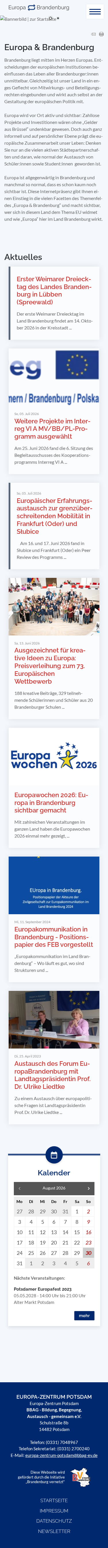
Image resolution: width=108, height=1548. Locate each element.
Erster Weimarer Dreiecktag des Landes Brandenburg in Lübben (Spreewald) (54, 290)
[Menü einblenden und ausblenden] (95, 11)
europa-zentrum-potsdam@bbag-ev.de (61, 1455)
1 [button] (50, 19)
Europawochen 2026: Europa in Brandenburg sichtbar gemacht (51, 802)
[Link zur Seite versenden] (93, 34)
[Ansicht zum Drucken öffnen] (101, 34)
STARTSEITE (54, 1500)
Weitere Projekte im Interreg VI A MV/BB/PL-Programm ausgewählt (52, 428)
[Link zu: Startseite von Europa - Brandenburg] (38, 7)
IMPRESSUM (54, 1511)
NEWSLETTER (54, 1531)
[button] (88, 1188)
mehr (84, 1315)
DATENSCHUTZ (54, 1521)
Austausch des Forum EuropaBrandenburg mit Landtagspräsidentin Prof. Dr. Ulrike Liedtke (52, 1075)
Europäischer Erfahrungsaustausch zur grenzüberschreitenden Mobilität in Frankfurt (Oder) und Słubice (54, 516)
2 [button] (58, 19)
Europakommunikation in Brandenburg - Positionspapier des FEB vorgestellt (53, 937)
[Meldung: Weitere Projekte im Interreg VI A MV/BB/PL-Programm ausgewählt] (54, 377)
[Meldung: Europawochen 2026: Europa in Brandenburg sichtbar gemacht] (54, 756)
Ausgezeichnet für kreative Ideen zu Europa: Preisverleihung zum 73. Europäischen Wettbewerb (50, 665)
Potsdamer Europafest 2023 (42, 1289)
